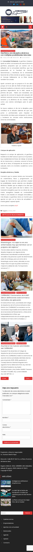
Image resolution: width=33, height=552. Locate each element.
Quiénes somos (8, 519)
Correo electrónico (6, 426)
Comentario (6, 400)
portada (9, 211)
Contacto (6, 543)
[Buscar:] (12, 513)
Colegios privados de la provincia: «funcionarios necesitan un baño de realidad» (6, 378)
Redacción (15, 57)
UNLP (14, 211)
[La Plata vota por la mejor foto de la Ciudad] (6, 502)
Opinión (5, 539)
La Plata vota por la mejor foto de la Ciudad (21, 501)
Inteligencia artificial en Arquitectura (20, 482)
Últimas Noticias (21, 292)
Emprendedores (8, 523)
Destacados (7, 531)
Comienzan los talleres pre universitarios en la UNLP (29, 378)
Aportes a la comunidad (11, 527)
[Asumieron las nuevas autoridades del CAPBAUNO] (16, 331)
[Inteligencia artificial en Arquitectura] (6, 483)
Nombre (5, 417)
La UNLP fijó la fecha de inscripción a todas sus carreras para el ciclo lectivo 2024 (21, 493)
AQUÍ (16, 206)
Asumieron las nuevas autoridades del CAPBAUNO (15, 347)
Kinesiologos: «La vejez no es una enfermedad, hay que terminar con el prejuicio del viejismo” (16, 244)
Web (3, 435)
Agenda (5, 535)
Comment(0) (26, 57)
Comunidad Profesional (8, 51)
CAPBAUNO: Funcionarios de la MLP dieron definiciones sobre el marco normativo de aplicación (15, 297)
